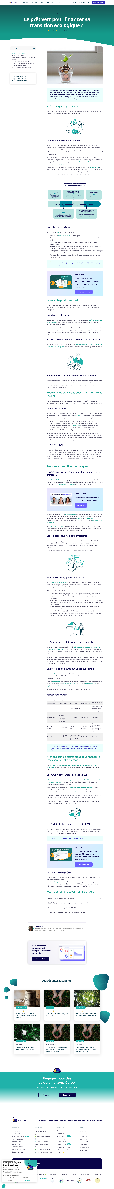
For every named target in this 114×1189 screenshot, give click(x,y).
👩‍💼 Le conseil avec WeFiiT (41, 1139)
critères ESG (89, 518)
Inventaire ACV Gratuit (18, 1136)
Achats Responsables (63, 1150)
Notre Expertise (84, 1144)
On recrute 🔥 (83, 1134)
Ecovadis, (79, 518)
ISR (57, 14)
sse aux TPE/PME (56, 782)
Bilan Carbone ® (16, 1131)
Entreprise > (67, 1095)
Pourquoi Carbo (84, 1131)
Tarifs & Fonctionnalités (18, 1139)
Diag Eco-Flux (75, 426)
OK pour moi (28, 1180)
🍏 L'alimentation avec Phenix (42, 1136)
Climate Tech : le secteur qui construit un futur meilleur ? (25, 1048)
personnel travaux (69, 684)
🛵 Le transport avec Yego (41, 1134)
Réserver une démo (98, 2)
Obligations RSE (61, 1144)
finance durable (94, 167)
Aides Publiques (61, 1136)
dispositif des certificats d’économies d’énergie (76, 838)
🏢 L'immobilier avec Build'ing (42, 1144)
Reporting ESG (16, 1144)
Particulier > (47, 1095)
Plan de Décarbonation (18, 1149)
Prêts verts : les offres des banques (20, 61)
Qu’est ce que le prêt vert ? (18, 53)
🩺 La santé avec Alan (40, 1131)
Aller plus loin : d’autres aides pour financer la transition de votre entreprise (23, 64)
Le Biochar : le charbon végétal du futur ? (57, 1014)
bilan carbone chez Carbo (67, 484)
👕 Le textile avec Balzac (41, 1141)
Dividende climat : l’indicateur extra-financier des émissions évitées (26, 1015)
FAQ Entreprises (61, 1139)
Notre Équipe (83, 1136)
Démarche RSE (84, 1142)
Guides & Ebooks (61, 1133)
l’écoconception (80, 792)
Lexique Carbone (61, 1142)
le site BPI (78, 416)
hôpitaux (50, 686)
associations (56, 682)
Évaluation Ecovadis (17, 1152)
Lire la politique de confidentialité (11, 1175)
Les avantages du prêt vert (18, 55)
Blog (58, 1131)
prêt (58, 232)
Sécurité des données (86, 1174)
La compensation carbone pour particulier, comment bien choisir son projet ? (57, 1049)
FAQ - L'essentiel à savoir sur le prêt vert (21, 67)
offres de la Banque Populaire (58, 582)
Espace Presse (83, 1150)
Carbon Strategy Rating (63, 1147)
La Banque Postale (53, 674)
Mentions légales (98, 1174)
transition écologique (65, 236)
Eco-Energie (55, 882)
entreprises (60, 686)
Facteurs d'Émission (17, 1147)
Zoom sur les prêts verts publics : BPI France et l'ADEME (23, 58)
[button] (4, 1186)
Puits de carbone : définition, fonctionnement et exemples (86, 1014)
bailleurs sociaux (90, 684)
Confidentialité (63, 1174)
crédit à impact (72, 264)
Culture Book (83, 1139)
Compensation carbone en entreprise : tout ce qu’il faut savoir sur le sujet (86, 1049)
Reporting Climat (16, 1141)
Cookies (74, 1174)
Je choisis (10, 1180)
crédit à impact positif (55, 526)
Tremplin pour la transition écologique (61, 780)
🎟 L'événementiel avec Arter (42, 1147)
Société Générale (53, 480)
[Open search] (64, 2)
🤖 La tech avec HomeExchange (43, 1152)
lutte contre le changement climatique (81, 788)
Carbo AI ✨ (60, 1152)
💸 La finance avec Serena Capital (43, 1149)
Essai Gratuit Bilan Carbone (19, 1134)
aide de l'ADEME (84, 780)
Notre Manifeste (84, 1147)
